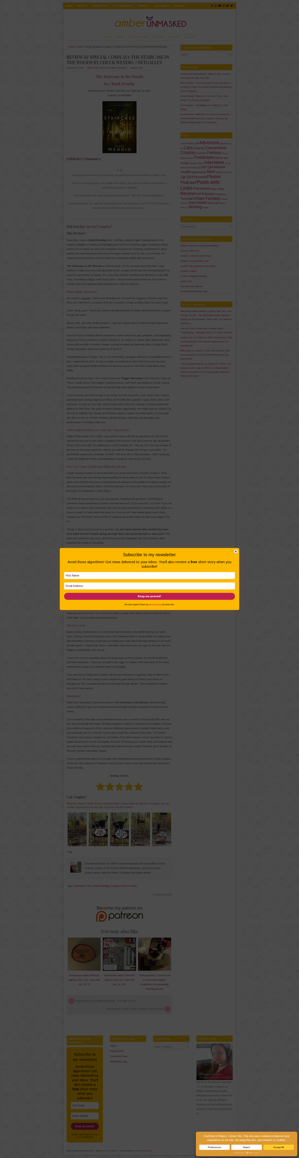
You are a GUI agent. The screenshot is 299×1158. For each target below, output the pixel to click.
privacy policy (155, 604)
